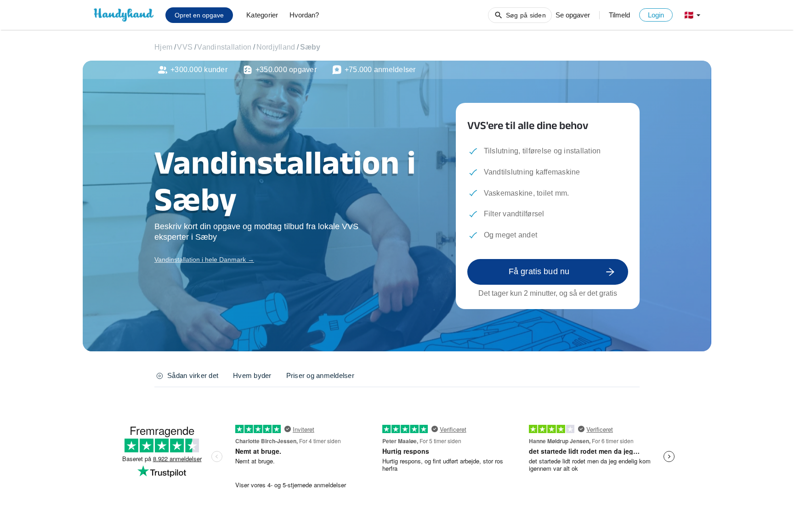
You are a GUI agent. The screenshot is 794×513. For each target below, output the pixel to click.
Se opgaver (573, 14)
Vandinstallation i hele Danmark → (204, 259)
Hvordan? (304, 15)
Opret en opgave (199, 15)
